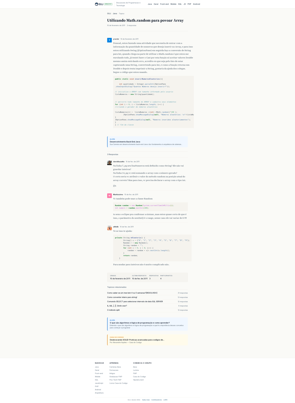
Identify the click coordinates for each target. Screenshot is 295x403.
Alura (135, 367)
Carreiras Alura (115, 367)
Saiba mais (146, 400)
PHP (189, 4)
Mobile (173, 4)
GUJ (109, 13)
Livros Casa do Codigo (118, 383)
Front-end (99, 373)
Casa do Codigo (139, 377)
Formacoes (113, 370)
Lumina (136, 370)
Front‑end (164, 4)
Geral (156, 4)
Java (150, 4)
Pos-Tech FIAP (115, 380)
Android (196, 4)
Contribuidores (156, 400)
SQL (180, 4)
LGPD (165, 400)
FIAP (135, 373)
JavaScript (99, 383)
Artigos (112, 373)
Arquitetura (99, 393)
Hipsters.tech (138, 380)
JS (185, 4)
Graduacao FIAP (115, 377)
